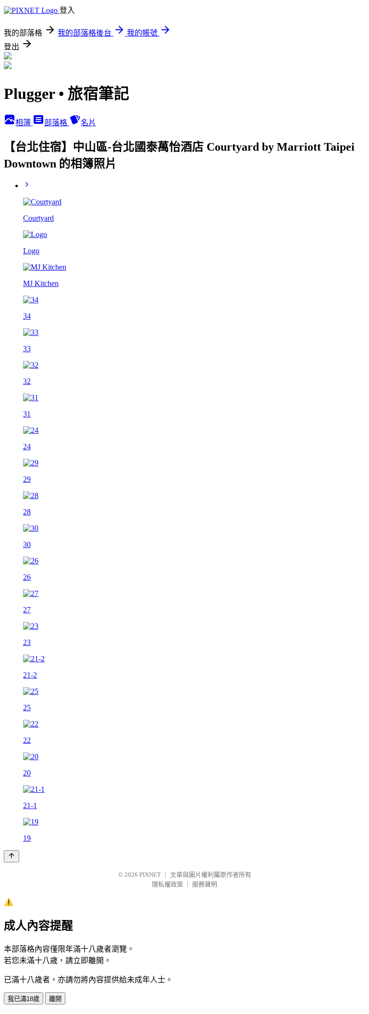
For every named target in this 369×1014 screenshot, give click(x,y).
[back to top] (11, 856)
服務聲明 (204, 884)
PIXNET (150, 874)
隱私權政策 (167, 884)
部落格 (56, 123)
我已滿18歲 (23, 998)
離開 (55, 998)
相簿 (24, 123)
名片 (88, 123)
